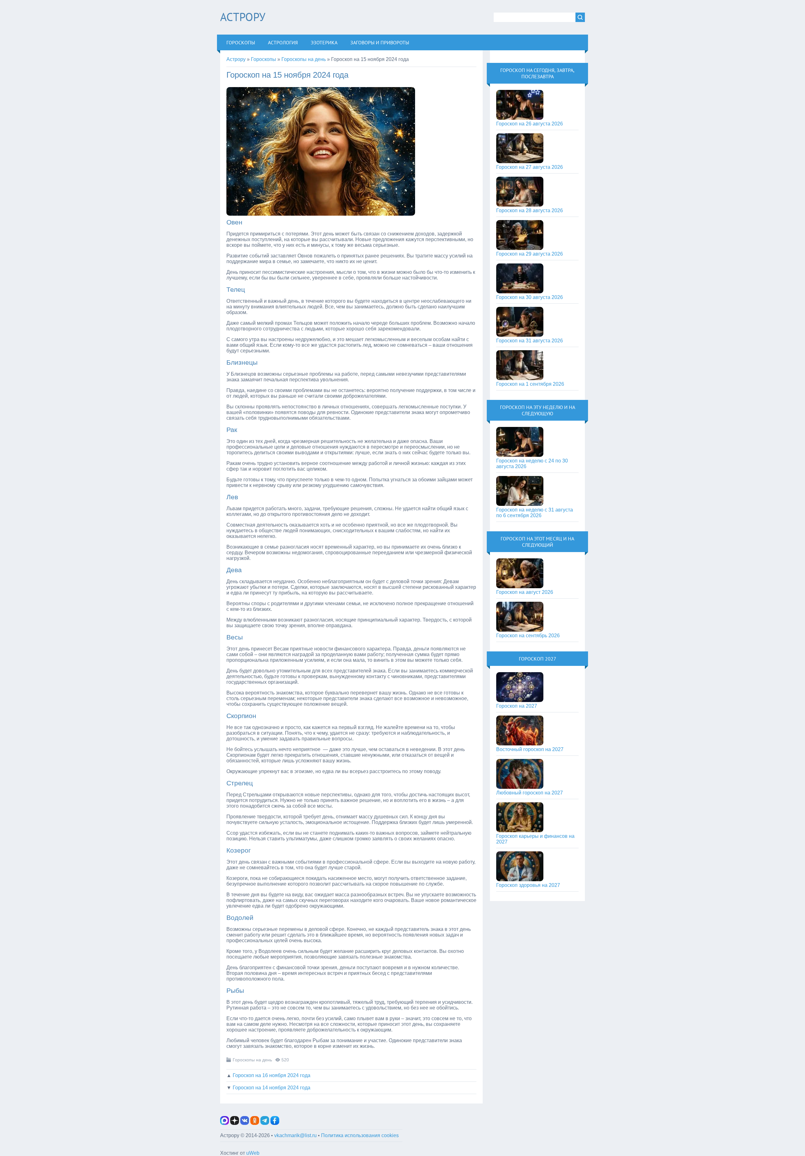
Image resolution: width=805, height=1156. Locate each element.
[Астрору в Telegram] (264, 1123)
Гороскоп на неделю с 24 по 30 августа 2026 (532, 463)
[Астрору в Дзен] (234, 1123)
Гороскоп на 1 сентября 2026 (530, 384)
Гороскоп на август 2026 (524, 592)
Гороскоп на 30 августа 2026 (529, 297)
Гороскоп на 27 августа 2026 (529, 167)
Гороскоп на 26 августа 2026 (529, 123)
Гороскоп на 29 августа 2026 (529, 254)
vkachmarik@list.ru (295, 1135)
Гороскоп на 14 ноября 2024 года (271, 1087)
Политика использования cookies (360, 1135)
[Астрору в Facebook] (274, 1123)
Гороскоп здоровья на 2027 (528, 885)
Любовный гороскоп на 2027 (529, 792)
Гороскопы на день (252, 1059)
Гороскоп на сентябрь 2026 (528, 635)
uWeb (252, 1153)
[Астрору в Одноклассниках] (254, 1123)
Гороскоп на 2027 (516, 706)
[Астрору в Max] (224, 1123)
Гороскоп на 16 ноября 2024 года (271, 1075)
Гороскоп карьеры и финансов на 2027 (535, 838)
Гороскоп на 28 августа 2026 (529, 210)
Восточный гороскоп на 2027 (530, 749)
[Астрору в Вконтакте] (244, 1123)
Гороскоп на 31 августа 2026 (529, 340)
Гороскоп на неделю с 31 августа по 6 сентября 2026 (534, 512)
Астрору (242, 16)
